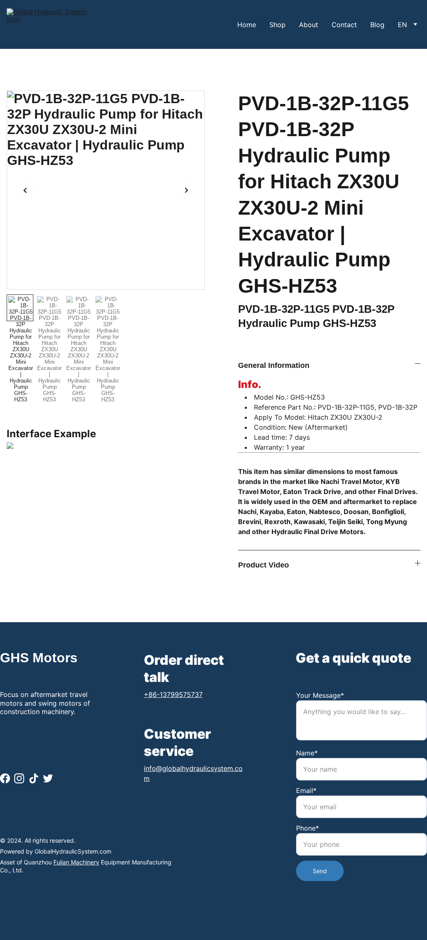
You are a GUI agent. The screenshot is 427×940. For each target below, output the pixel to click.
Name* (307, 753)
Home (246, 24)
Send (320, 870)
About (308, 24)
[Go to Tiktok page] (34, 778)
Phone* (307, 828)
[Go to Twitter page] (48, 778)
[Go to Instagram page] (19, 778)
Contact (344, 24)
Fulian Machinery (76, 862)
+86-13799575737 (173, 694)
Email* (306, 790)
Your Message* (320, 695)
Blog (377, 24)
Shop (277, 24)
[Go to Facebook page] (5, 778)
